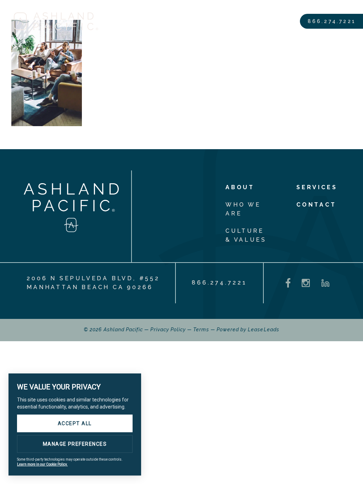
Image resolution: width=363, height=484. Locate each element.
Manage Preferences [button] (75, 444)
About (240, 187)
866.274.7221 (332, 21)
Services (316, 187)
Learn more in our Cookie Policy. (42, 464)
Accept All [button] (75, 423)
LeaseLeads (263, 329)
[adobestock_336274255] (46, 124)
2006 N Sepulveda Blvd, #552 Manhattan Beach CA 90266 (93, 283)
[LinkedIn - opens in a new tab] (325, 283)
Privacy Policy (168, 329)
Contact (316, 204)
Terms (201, 329)
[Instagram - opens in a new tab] (306, 283)
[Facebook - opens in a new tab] (288, 283)
